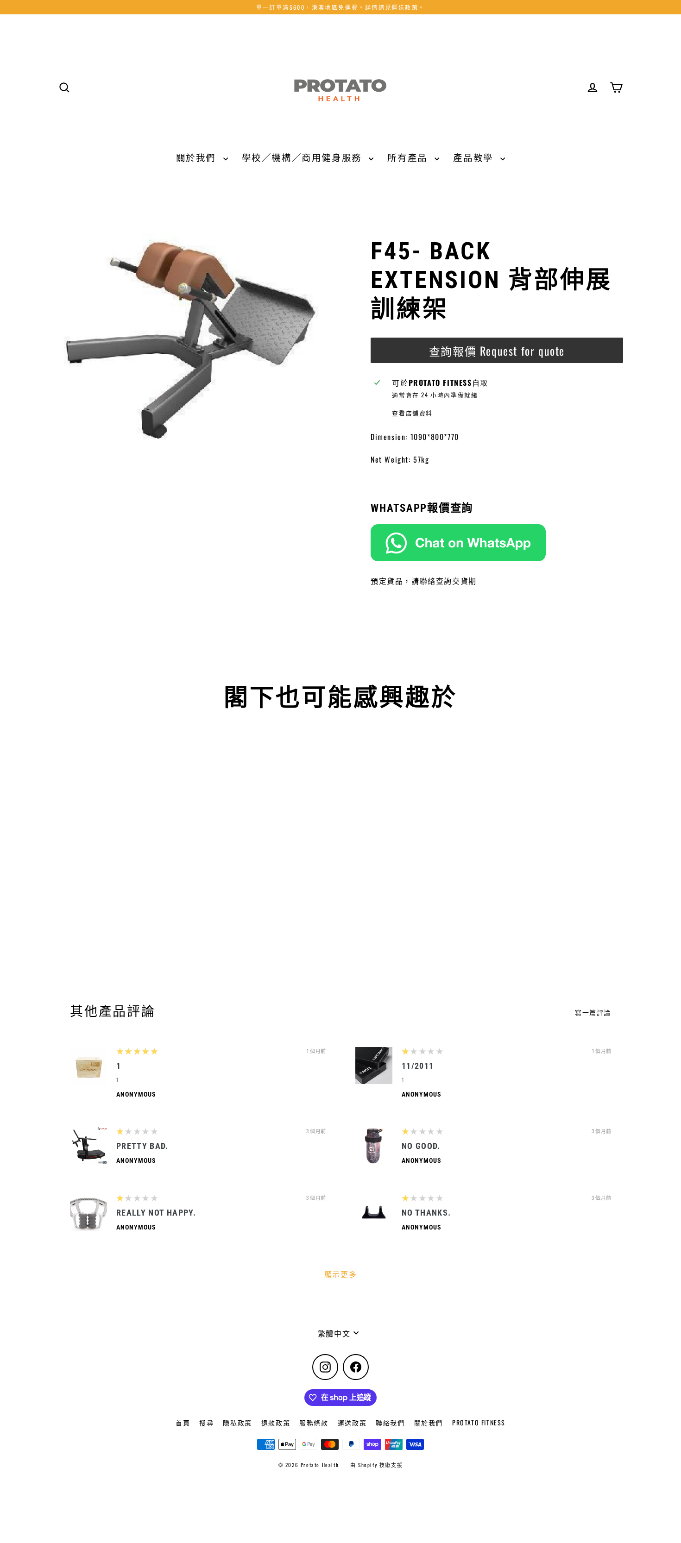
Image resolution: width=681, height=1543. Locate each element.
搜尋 (206, 1422)
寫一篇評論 (593, 1012)
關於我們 (197, 157)
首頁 (183, 1422)
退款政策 (275, 1422)
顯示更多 (340, 1274)
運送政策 (352, 1422)
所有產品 (408, 157)
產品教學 (474, 157)
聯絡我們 (390, 1422)
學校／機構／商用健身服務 (303, 157)
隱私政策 (237, 1422)
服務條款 (313, 1422)
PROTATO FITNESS (478, 1422)
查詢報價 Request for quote (497, 350)
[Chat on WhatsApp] (497, 542)
